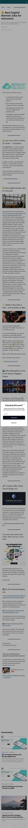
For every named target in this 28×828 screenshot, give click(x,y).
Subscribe (14, 417)
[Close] (24, 404)
